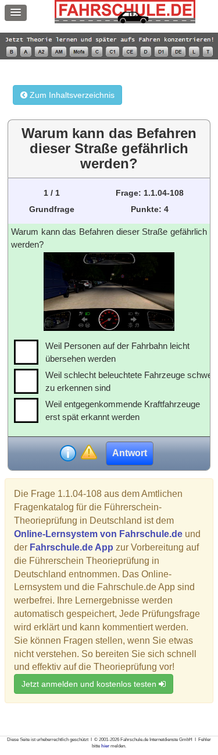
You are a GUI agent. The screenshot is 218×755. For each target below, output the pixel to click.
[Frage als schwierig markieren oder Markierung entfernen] (89, 453)
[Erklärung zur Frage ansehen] (68, 453)
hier (105, 746)
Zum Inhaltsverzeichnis (71, 95)
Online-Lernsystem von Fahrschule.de (98, 534)
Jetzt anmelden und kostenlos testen (90, 684)
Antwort (129, 453)
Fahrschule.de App (71, 547)
